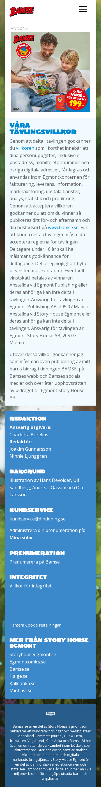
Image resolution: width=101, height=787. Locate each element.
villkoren (25, 148)
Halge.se (18, 676)
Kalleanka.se (23, 683)
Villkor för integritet (31, 586)
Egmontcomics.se (28, 662)
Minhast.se (21, 690)
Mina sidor (21, 538)
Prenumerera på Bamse (35, 562)
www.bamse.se (63, 227)
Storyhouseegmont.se (33, 654)
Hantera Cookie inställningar (35, 625)
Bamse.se (19, 669)
